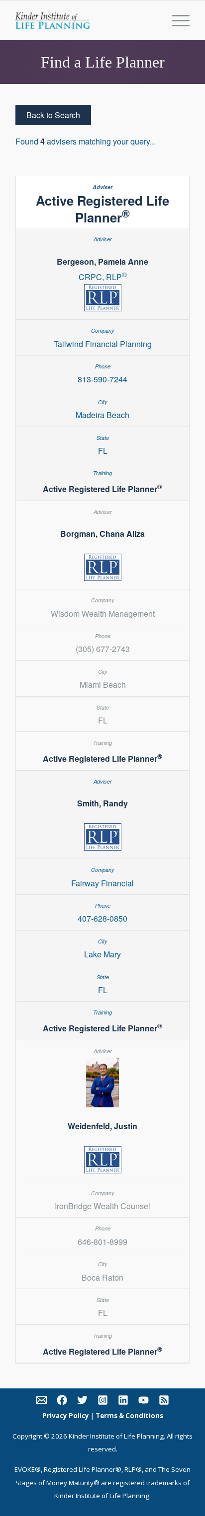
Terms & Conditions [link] (129, 1415)
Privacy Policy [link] (65, 1415)
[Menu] (176, 20)
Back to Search (53, 115)
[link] (41, 1402)
